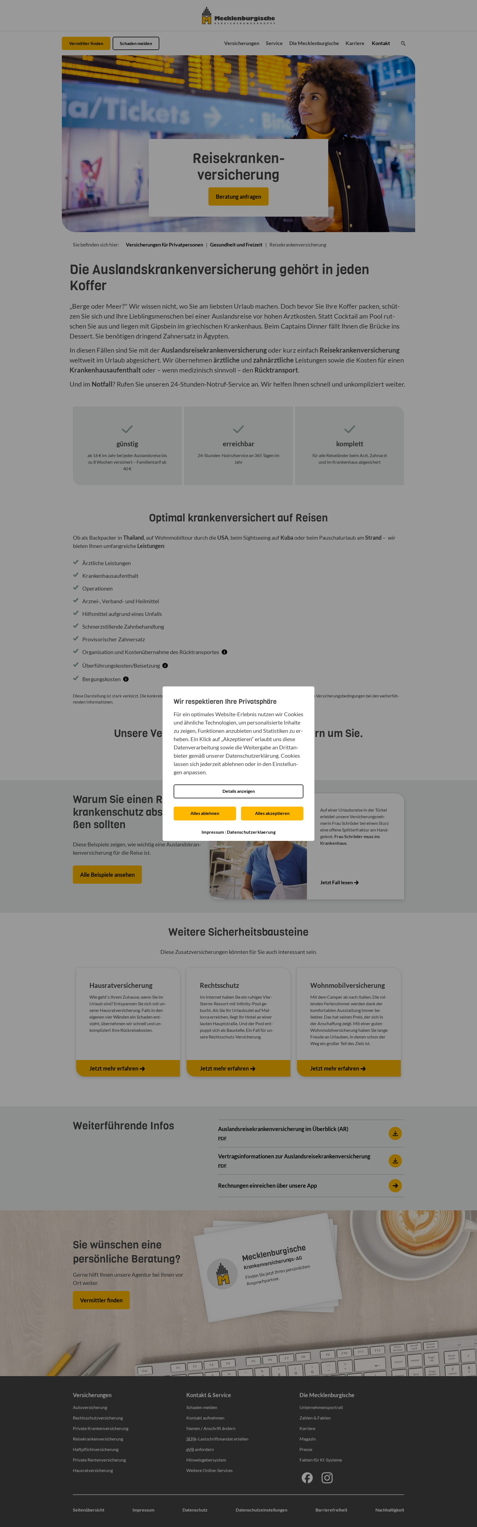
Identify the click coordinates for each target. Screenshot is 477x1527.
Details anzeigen (238, 791)
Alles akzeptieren (272, 813)
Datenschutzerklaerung (251, 832)
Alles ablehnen (204, 813)
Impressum (213, 832)
